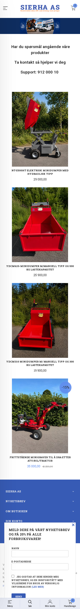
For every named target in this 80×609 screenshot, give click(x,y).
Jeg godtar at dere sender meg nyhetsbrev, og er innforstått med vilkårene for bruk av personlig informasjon (37, 581)
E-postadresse (21, 561)
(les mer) (38, 586)
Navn (15, 548)
